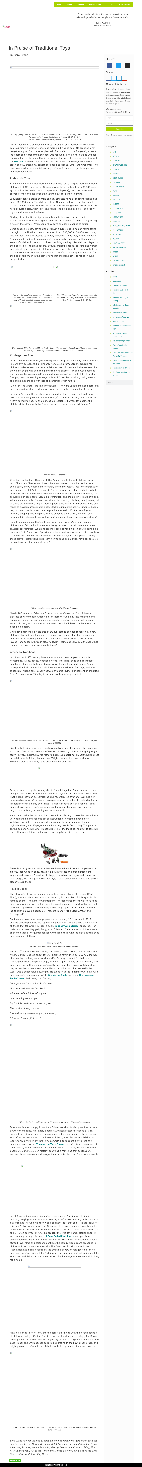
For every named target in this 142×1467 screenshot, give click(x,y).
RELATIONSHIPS (119, 247)
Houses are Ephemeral (122, 341)
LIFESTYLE (117, 213)
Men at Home (118, 321)
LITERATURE (118, 217)
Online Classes (95, 4)
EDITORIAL (117, 182)
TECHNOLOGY (119, 261)
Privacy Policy (124, 4)
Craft (115, 277)
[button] (74, 24)
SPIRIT (115, 256)
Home (59, 4)
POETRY (116, 239)
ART (114, 152)
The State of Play (120, 285)
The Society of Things (121, 368)
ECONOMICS (118, 178)
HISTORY (116, 200)
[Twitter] (118, 65)
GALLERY (116, 195)
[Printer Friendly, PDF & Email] (15, 1460)
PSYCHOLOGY (118, 243)
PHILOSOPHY (118, 230)
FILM (115, 191)
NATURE (116, 221)
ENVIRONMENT (119, 187)
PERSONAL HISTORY (121, 226)
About (69, 4)
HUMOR (116, 204)
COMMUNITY (118, 161)
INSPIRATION (118, 208)
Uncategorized (119, 265)
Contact (110, 4)
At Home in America (121, 317)
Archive (80, 4)
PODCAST (117, 234)
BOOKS (116, 156)
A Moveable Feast (120, 313)
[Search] (130, 382)
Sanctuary (117, 281)
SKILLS (115, 252)
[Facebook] (109, 65)
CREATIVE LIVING (120, 165)
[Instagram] (127, 65)
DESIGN (116, 174)
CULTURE (116, 169)
